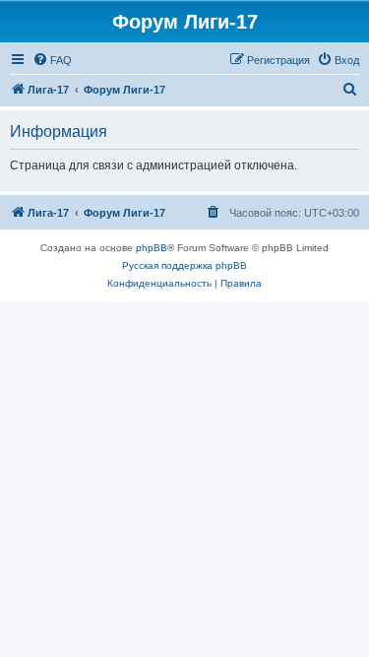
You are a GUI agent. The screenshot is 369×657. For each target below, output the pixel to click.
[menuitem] (52, 60)
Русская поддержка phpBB (184, 265)
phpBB (151, 247)
